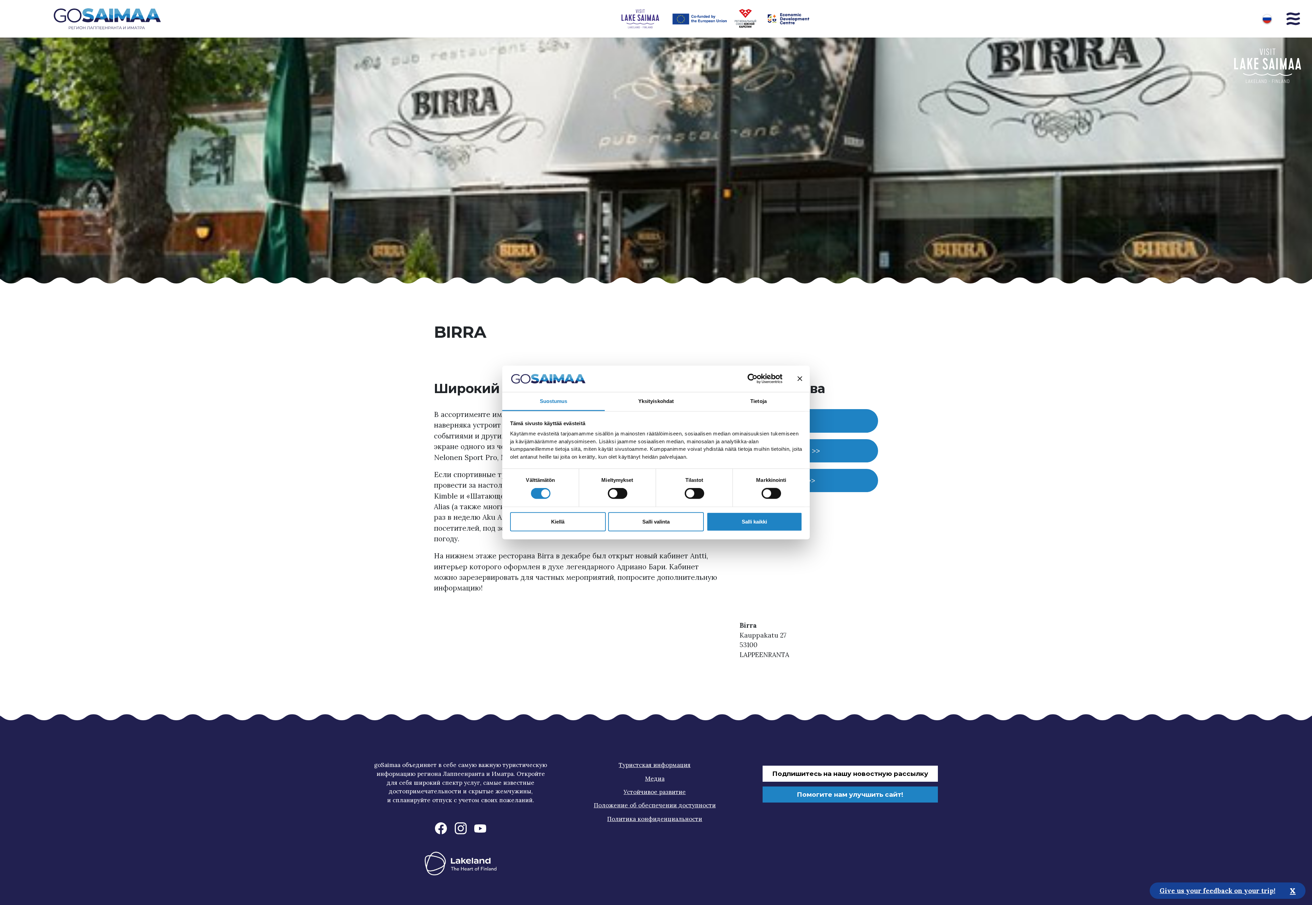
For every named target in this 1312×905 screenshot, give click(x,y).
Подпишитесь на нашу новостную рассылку (850, 774)
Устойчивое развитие (655, 792)
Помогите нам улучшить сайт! (850, 794)
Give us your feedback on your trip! (1217, 890)
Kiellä (557, 521)
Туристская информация (655, 765)
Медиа (655, 778)
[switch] (617, 493)
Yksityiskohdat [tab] (656, 401)
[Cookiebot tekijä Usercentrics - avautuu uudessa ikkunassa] (752, 379)
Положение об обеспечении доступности (655, 805)
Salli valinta (656, 521)
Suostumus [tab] (554, 401)
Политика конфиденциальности (654, 819)
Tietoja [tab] (758, 401)
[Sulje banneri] (799, 378)
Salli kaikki (754, 521)
